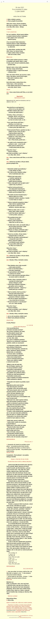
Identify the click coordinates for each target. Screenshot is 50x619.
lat (3, 1)
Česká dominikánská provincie (25, 617)
